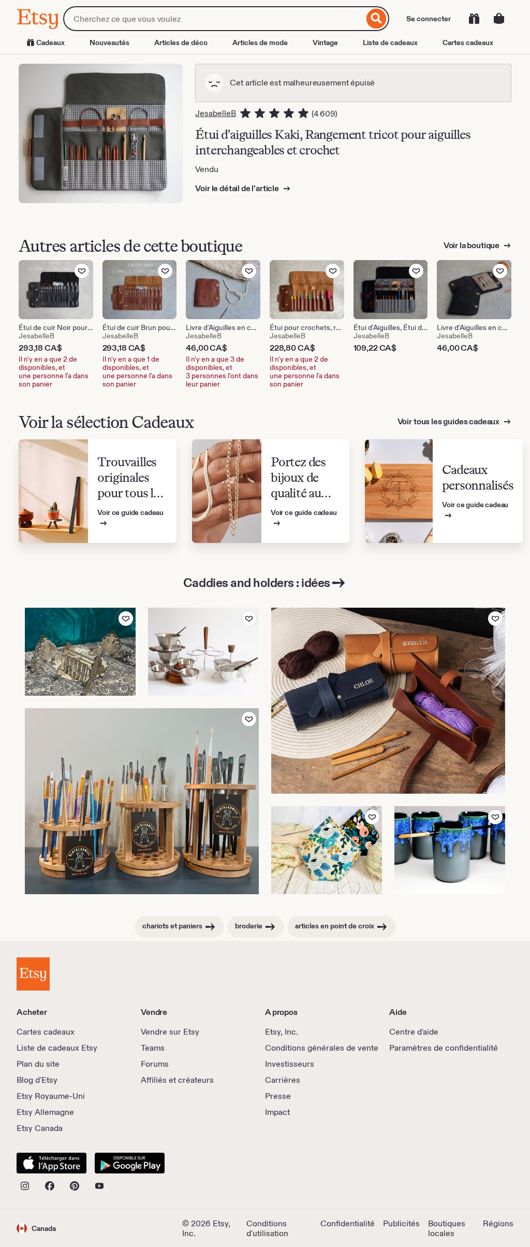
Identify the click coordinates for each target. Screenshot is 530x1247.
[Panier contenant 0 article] (499, 18)
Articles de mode (260, 42)
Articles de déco (181, 42)
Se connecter (428, 19)
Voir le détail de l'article (238, 188)
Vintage (325, 42)
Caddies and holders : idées (256, 583)
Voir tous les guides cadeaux (449, 421)
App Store (51, 1163)
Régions (498, 1223)
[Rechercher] (376, 18)
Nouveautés (109, 42)
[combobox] (213, 18)
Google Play (130, 1163)
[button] (36, 1228)
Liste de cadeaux (390, 42)
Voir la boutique (472, 245)
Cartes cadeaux (468, 42)
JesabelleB (215, 113)
